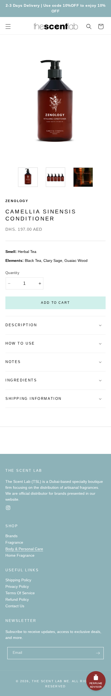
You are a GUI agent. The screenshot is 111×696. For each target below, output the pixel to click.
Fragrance (14, 542)
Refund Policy (17, 599)
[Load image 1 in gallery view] (27, 177)
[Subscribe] (98, 653)
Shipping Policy (18, 580)
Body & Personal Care (24, 549)
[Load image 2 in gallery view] (55, 177)
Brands (11, 536)
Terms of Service (20, 593)
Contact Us (14, 606)
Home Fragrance (19, 555)
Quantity (12, 273)
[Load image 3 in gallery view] (83, 177)
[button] (8, 26)
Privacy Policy (17, 586)
